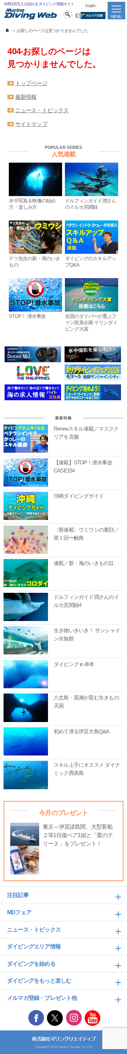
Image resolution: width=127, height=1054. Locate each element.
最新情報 (26, 97)
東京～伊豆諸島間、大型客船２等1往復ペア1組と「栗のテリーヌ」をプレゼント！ (78, 835)
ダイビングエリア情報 (34, 946)
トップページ (31, 83)
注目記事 (18, 895)
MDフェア (19, 912)
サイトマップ (31, 124)
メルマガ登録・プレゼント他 (42, 998)
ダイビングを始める (31, 964)
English (90, 6)
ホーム (7, 31)
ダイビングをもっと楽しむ (39, 981)
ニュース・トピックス (42, 110)
